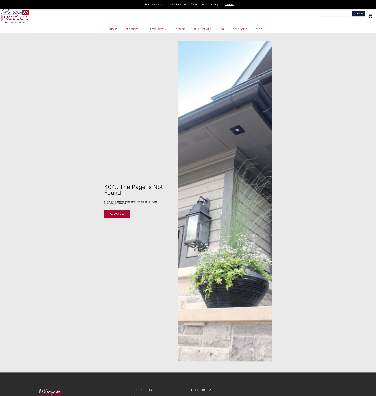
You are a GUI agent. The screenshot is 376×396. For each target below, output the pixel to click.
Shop (259, 29)
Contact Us (240, 29)
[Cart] (370, 16)
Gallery (181, 29)
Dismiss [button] (229, 4)
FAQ (221, 29)
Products (132, 29)
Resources (156, 29)
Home (113, 29)
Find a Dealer (202, 29)
